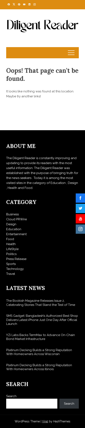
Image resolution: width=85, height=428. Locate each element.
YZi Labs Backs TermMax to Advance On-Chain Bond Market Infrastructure (40, 337)
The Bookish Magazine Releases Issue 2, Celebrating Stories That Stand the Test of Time (40, 303)
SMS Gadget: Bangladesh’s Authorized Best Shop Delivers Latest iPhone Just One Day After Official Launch (42, 320)
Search (11, 396)
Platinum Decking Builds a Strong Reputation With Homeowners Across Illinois (39, 367)
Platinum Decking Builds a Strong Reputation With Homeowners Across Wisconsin (39, 352)
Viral (45, 421)
